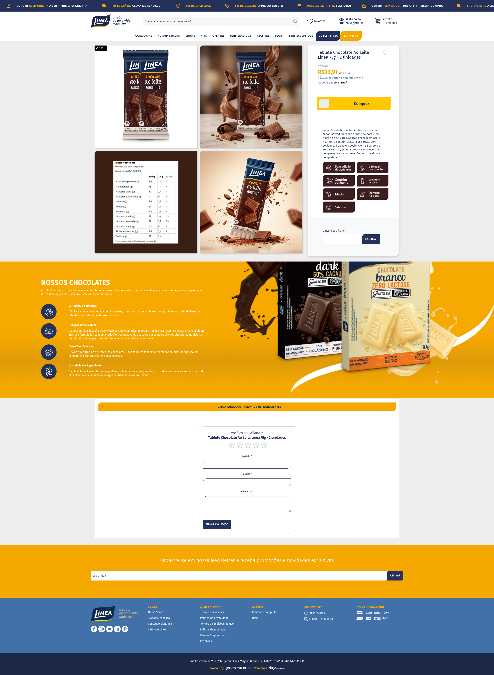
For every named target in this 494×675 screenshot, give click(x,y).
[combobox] (221, 21)
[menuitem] (144, 36)
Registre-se (356, 23)
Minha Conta (353, 19)
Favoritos (319, 21)
